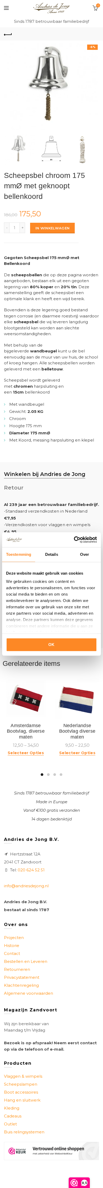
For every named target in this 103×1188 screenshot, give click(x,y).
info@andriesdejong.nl (26, 885)
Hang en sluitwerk (22, 1100)
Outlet (10, 1123)
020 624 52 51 (31, 869)
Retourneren (17, 969)
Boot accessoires (21, 1092)
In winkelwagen (52, 228)
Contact (12, 953)
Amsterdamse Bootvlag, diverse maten (26, 731)
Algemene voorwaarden (28, 993)
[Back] (8, 34)
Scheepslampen (20, 1084)
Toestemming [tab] (18, 554)
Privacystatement (21, 977)
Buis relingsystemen (24, 1131)
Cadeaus (12, 1116)
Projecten (14, 937)
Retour (14, 487)
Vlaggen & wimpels (23, 1076)
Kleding (11, 1108)
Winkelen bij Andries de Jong (44, 474)
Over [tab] (84, 554)
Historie (11, 945)
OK (51, 644)
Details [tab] (51, 554)
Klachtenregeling (21, 985)
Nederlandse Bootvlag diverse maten (77, 731)
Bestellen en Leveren (25, 961)
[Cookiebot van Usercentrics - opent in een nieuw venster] (74, 539)
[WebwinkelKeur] (51, 1151)
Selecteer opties (26, 752)
